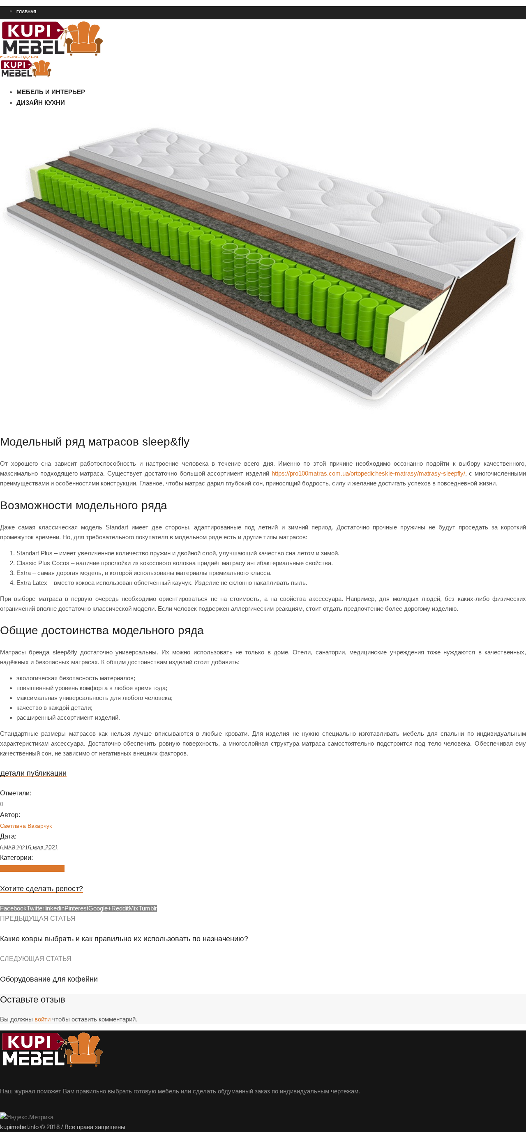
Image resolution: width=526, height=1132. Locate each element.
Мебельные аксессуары (32, 868)
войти (43, 1019)
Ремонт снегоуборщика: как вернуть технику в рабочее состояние (76, 86)
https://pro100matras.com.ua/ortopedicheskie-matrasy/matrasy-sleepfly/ (368, 473)
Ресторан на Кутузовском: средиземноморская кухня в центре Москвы (82, 71)
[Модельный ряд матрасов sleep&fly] (263, 419)
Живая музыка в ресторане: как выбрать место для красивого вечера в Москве (91, 101)
